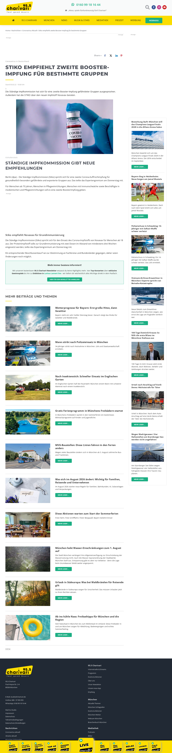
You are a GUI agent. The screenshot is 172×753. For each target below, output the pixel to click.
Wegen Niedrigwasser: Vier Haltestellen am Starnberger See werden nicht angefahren (147, 437)
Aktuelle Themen (94, 703)
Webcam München (95, 718)
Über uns (91, 681)
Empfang (91, 692)
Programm (92, 673)
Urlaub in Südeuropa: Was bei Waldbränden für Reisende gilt (89, 584)
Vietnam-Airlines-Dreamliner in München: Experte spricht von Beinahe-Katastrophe (147, 281)
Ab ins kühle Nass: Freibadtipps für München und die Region (87, 618)
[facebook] (154, 7)
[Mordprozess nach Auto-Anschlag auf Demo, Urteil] (147, 392)
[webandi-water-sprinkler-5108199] (27, 547)
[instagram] (159, 7)
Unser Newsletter (94, 684)
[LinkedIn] (116, 55)
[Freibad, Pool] (27, 616)
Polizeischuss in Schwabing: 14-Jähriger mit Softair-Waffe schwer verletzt (146, 228)
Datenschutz (10, 716)
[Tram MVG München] (27, 444)
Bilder (90, 736)
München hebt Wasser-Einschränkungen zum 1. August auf (88, 549)
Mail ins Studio (10, 710)
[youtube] (164, 7)
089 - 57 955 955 (17, 700)
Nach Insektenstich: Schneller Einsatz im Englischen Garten (86, 378)
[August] (27, 478)
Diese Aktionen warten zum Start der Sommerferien (86, 513)
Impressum (9, 713)
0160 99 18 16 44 (20, 703)
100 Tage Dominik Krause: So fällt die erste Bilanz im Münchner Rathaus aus (145, 335)
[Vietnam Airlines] (147, 288)
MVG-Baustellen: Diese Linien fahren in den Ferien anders (85, 446)
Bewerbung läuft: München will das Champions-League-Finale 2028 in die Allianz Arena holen (146, 124)
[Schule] (27, 513)
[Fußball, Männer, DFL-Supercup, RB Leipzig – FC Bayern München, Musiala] (147, 184)
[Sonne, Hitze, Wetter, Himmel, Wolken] (27, 307)
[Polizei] (27, 341)
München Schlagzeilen (96, 707)
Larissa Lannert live (52, 273)
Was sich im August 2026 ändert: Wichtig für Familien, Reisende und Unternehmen (87, 481)
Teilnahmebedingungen (14, 720)
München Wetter (94, 715)
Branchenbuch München (97, 722)
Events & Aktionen (95, 677)
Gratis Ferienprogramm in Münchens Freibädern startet (89, 410)
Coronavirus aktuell (12, 732)
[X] (110, 55)
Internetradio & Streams (97, 669)
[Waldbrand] (27, 581)
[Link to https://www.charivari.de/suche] (147, 7)
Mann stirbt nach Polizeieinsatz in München (81, 342)
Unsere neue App (94, 688)
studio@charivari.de (18, 697)
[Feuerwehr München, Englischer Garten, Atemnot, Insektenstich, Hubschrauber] (27, 375)
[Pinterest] (121, 55)
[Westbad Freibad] (27, 410)
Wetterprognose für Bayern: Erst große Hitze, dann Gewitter (86, 309)
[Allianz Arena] (147, 132)
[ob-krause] (147, 342)
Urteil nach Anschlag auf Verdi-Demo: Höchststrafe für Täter (146, 386)
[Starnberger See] (147, 444)
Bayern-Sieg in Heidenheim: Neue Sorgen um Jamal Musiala (146, 177)
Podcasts (91, 732)
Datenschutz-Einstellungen (15, 723)
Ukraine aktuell (11, 736)
